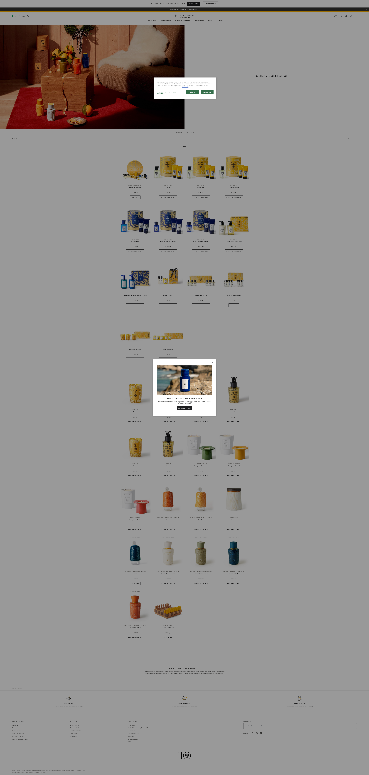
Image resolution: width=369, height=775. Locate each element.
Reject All (192, 92)
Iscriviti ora (184, 408)
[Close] (213, 363)
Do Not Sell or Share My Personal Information (166, 92)
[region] (185, 88)
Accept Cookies (207, 92)
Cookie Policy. (185, 87)
